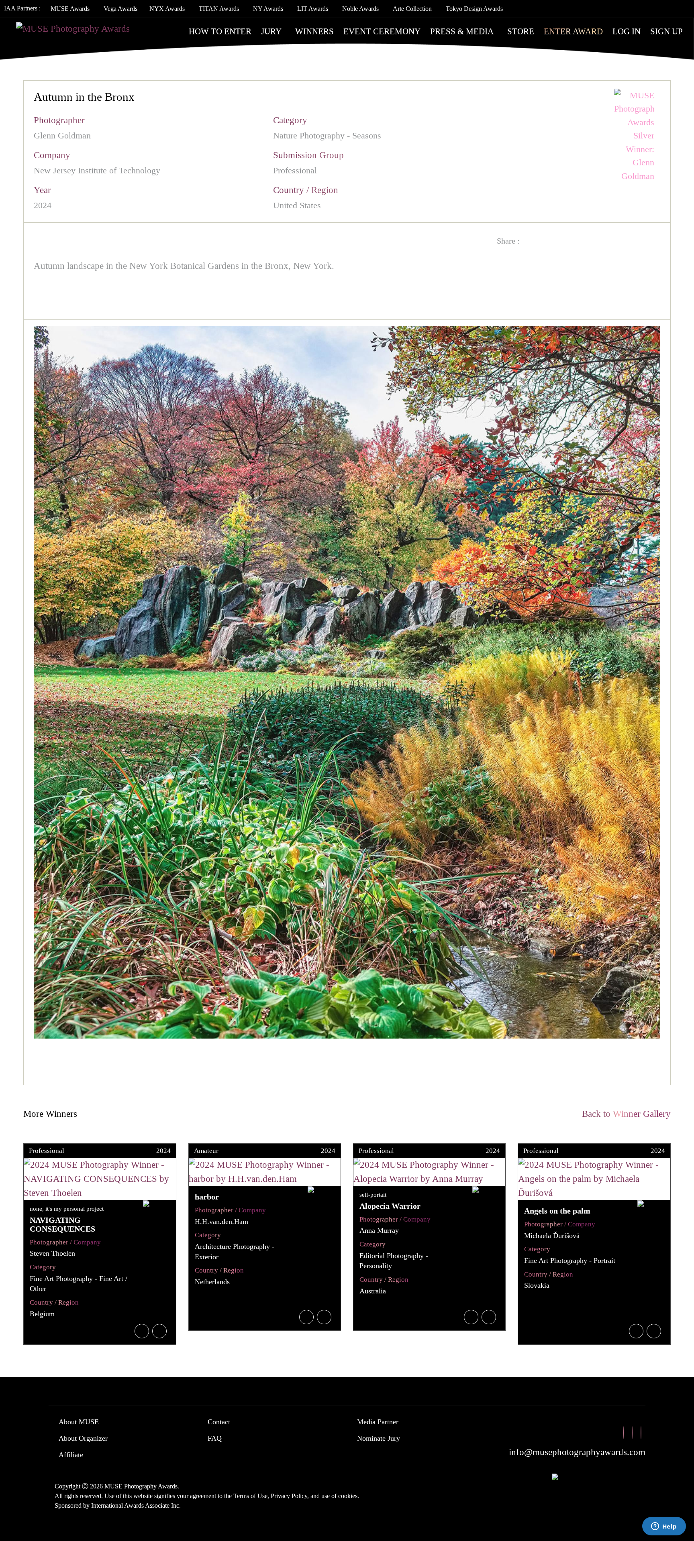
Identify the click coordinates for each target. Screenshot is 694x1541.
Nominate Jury (378, 1438)
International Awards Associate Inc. (136, 1505)
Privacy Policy (289, 1495)
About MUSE (79, 1422)
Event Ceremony (381, 31)
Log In (626, 31)
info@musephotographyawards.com (577, 1452)
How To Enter (220, 31)
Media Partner (377, 1422)
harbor (207, 1196)
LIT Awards (312, 8)
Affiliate (71, 1455)
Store (520, 31)
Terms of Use (250, 1495)
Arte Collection (412, 8)
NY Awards (268, 8)
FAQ (215, 1438)
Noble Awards (360, 8)
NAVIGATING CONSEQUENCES (62, 1224)
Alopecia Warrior (389, 1205)
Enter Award (573, 31)
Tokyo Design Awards (474, 8)
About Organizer (83, 1438)
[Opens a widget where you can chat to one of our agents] (664, 1527)
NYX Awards (167, 8)
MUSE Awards (70, 8)
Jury (271, 31)
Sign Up (666, 31)
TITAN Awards (219, 8)
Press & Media (462, 31)
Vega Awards (120, 8)
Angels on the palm (557, 1210)
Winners (314, 31)
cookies (347, 1495)
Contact (219, 1422)
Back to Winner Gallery (624, 1114)
